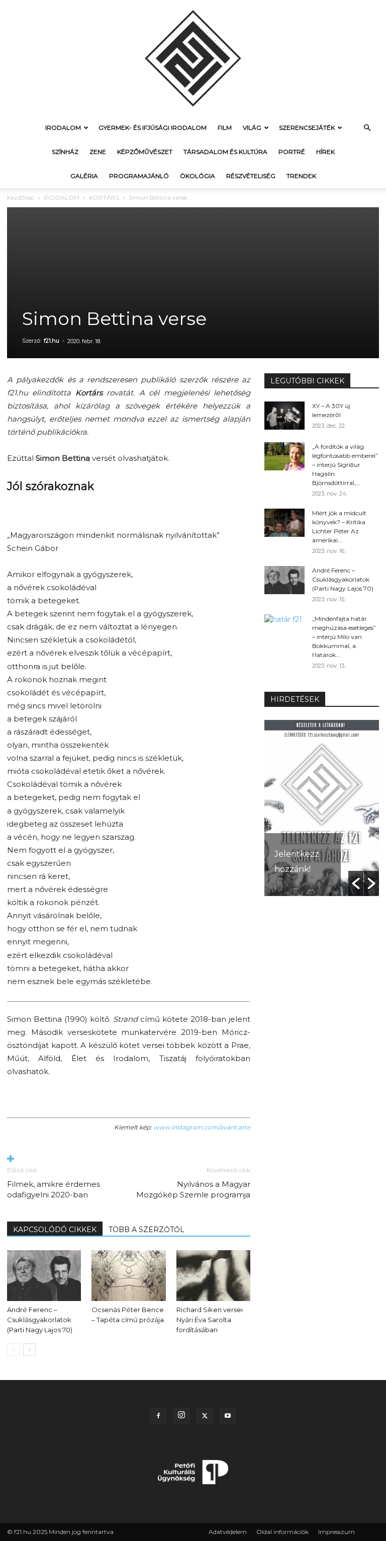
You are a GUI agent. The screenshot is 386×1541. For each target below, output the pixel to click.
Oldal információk (282, 1531)
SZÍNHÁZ (65, 151)
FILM (225, 127)
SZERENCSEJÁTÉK (307, 127)
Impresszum (336, 1531)
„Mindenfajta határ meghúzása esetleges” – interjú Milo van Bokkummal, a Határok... (344, 637)
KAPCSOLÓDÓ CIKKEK (54, 1229)
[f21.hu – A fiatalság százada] (193, 58)
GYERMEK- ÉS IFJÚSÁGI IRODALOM (153, 127)
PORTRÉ (291, 151)
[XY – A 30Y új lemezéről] (284, 415)
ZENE (97, 151)
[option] (321, 808)
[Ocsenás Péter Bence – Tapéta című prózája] (128, 1275)
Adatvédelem (228, 1531)
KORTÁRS (104, 197)
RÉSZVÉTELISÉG (250, 176)
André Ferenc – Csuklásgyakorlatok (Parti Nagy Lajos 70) (39, 1320)
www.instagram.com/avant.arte (201, 1127)
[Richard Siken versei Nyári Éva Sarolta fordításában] (213, 1275)
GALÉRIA (84, 176)
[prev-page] (13, 1349)
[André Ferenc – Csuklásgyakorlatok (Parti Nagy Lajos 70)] (44, 1275)
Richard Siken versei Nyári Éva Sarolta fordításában (209, 1320)
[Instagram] (181, 1416)
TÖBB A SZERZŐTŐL (146, 1229)
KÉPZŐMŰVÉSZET (144, 151)
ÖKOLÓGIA (197, 176)
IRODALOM (63, 127)
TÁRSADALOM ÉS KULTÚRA (225, 151)
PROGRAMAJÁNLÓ (139, 176)
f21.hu (51, 340)
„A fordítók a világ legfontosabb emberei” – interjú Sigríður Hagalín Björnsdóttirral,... (345, 464)
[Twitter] (205, 1416)
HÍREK (325, 151)
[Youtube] (228, 1416)
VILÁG (252, 127)
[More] (128, 1159)
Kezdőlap (20, 197)
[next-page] (29, 1349)
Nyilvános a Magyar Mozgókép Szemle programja (193, 1189)
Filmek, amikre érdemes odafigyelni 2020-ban (53, 1189)
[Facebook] (158, 1416)
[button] (367, 128)
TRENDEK (301, 176)
